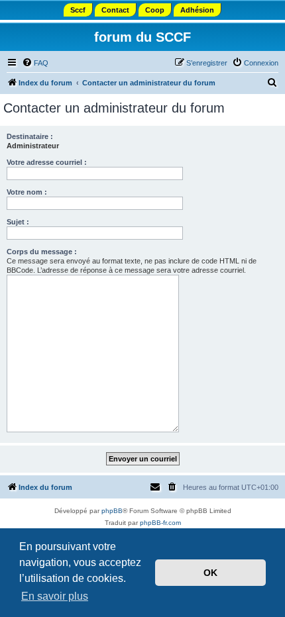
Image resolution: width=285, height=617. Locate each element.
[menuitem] (35, 63)
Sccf (78, 10)
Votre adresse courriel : (47, 162)
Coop (154, 10)
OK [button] (210, 572)
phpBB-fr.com (160, 522)
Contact (115, 10)
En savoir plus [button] (54, 596)
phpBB (112, 510)
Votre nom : (27, 192)
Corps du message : (42, 252)
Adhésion (197, 10)
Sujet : (18, 222)
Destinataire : (30, 136)
